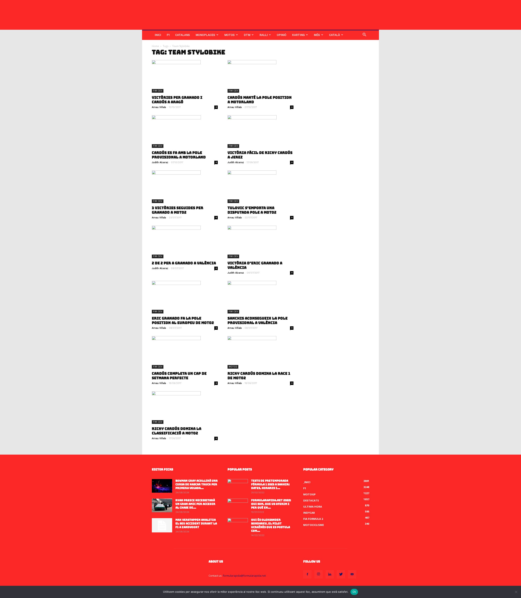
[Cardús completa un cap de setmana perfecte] (185, 352)
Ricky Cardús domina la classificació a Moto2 (176, 431)
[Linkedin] (330, 574)
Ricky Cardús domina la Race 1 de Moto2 (259, 376)
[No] (516, 592)
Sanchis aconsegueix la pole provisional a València (258, 320)
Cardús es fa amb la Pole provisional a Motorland (179, 155)
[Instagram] (318, 574)
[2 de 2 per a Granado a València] (185, 242)
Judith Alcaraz (160, 162)
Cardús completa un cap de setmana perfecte (179, 376)
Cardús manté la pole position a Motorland (260, 100)
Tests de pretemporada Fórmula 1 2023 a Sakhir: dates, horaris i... (270, 484)
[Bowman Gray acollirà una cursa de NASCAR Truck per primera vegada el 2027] (162, 486)
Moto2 (233, 366)
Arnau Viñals (159, 107)
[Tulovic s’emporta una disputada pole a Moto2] (260, 186)
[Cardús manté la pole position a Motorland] (260, 76)
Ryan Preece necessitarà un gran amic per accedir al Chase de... (195, 504)
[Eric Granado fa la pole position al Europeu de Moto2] (185, 297)
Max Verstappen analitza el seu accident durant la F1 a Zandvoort (196, 524)
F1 (168, 34)
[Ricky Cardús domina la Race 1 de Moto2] (260, 352)
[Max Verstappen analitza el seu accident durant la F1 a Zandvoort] (162, 525)
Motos (229, 34)
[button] (364, 35)
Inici (158, 34)
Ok (354, 591)
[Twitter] (341, 574)
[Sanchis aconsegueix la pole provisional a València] (260, 297)
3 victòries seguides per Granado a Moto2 (177, 210)
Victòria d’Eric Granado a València (255, 265)
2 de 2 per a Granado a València (184, 263)
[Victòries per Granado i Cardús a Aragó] (185, 76)
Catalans (182, 34)
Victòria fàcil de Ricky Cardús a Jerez (260, 155)
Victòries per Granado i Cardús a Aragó (177, 100)
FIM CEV (157, 90)
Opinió (281, 34)
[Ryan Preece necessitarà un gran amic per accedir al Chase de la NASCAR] (162, 505)
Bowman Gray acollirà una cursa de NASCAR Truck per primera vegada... (196, 484)
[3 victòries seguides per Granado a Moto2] (185, 186)
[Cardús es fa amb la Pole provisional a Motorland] (185, 131)
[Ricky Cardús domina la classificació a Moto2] (185, 407)
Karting (298, 34)
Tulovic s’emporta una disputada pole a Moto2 (252, 210)
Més (317, 34)
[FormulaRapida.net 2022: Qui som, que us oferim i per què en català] (238, 506)
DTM (247, 34)
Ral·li (263, 34)
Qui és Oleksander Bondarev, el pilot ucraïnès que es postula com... (270, 525)
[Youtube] (352, 574)
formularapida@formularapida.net (244, 575)
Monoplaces (205, 34)
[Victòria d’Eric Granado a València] (260, 242)
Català (334, 34)
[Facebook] (307, 574)
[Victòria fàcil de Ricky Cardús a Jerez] (260, 131)
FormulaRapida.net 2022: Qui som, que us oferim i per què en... (271, 504)
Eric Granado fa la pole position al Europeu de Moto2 (183, 320)
